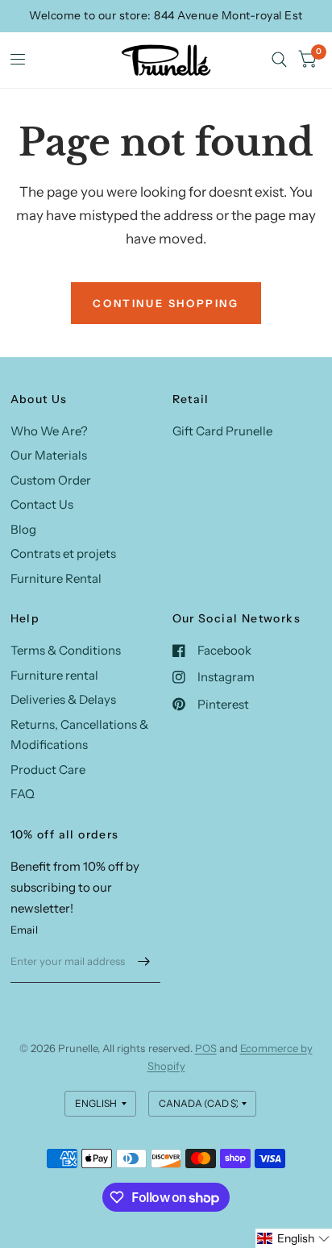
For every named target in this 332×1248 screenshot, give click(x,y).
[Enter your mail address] (144, 962)
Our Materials (48, 455)
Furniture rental (54, 675)
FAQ (22, 793)
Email (24, 929)
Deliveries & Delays (63, 699)
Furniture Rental (56, 578)
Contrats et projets (63, 553)
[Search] (279, 60)
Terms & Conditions (65, 650)
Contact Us (41, 504)
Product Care (47, 769)
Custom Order (50, 480)
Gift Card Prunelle (222, 431)
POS (206, 1048)
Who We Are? (49, 431)
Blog (23, 529)
